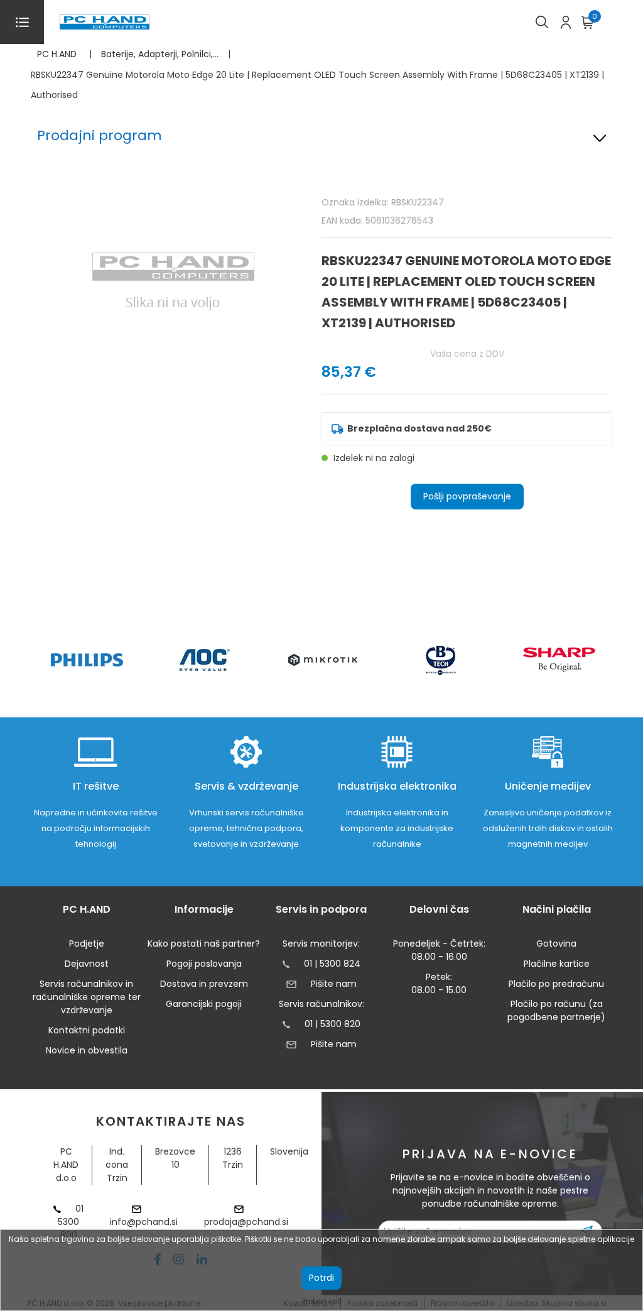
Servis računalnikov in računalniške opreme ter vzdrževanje (87, 996)
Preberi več (322, 1301)
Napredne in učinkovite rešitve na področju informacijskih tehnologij (96, 828)
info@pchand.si (144, 1222)
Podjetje (86, 943)
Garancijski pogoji (204, 1004)
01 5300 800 (71, 1221)
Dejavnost (87, 963)
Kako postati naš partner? (204, 943)
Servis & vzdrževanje (246, 786)
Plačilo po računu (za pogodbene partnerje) (556, 1010)
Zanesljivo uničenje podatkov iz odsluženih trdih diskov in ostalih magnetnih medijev (548, 828)
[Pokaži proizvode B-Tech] (441, 659)
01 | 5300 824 (332, 963)
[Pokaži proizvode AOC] (205, 660)
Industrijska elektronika (397, 786)
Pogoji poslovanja (204, 963)
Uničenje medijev (548, 786)
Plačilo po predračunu (556, 983)
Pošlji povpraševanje (467, 496)
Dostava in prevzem (204, 983)
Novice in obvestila (86, 1050)
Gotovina (556, 943)
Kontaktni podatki (86, 1030)
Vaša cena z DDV (467, 353)
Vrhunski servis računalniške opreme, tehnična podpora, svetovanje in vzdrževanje (246, 828)
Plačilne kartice (557, 963)
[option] (87, 659)
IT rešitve (96, 786)
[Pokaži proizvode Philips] (87, 659)
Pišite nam (333, 983)
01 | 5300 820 (332, 1024)
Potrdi (321, 1277)
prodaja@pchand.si (246, 1222)
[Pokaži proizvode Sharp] (559, 659)
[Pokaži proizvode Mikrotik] (323, 660)
